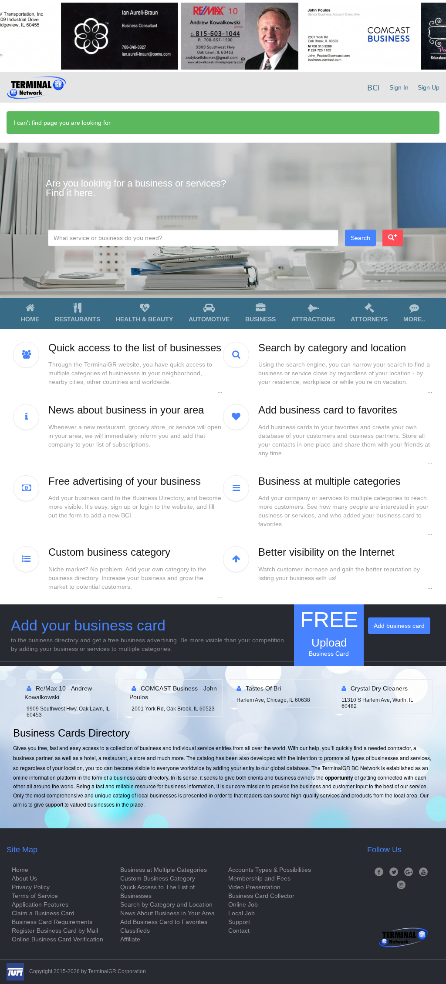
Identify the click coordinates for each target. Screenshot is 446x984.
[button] (135, 368)
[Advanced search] (392, 238)
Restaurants (77, 319)
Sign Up (428, 87)
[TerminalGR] (36, 87)
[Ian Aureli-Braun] (87, 36)
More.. (414, 319)
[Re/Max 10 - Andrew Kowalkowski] (207, 36)
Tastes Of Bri (179, 688)
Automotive (209, 319)
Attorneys (369, 319)
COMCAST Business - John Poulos (89, 692)
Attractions (313, 319)
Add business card (399, 625)
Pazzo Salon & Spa (398, 688)
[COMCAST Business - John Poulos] (327, 36)
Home (30, 319)
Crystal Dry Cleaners (295, 688)
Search (360, 237)
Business (260, 319)
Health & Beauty (144, 319)
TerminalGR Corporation (117, 971)
